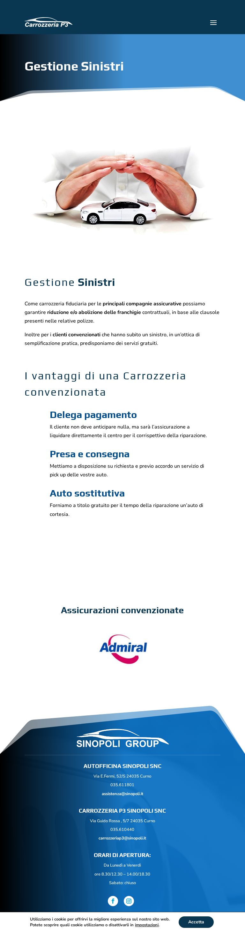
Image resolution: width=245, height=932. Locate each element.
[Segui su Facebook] (113, 901)
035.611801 (122, 785)
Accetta (196, 922)
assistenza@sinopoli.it (122, 794)
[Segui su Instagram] (129, 901)
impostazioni (147, 925)
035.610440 (122, 829)
